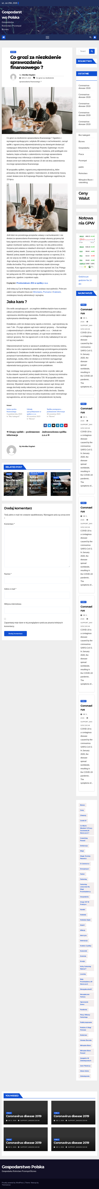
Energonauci (84, 869)
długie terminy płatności (85, 857)
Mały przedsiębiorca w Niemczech (86, 981)
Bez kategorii (84, 135)
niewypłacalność (86, 989)
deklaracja (84, 846)
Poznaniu (47, 292)
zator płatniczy (85, 1066)
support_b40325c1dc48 (86, 327)
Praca (81, 154)
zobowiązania (84, 1076)
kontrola (83, 956)
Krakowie (57, 292)
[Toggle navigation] (47, 37)
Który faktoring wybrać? (85, 968)
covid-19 (83, 820)
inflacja (82, 930)
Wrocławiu (37, 292)
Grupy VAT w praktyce (84, 903)
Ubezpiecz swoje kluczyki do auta (60, 485)
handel (82, 909)
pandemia (83, 1009)
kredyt (82, 961)
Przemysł (83, 161)
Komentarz (9, 524)
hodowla (83, 915)
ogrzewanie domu (84, 1003)
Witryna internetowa (12, 604)
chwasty (83, 815)
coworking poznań (84, 839)
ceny (82, 810)
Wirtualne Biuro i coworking (36, 473)
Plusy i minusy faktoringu (85, 1016)
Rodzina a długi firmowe (85, 1029)
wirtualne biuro (85, 1045)
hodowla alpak (85, 920)
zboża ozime (84, 1071)
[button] (90, 37)
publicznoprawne (86, 1022)
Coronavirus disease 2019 (23, 1116)
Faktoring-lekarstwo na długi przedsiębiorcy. (85, 888)
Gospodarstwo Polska (23, 1166)
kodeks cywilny (85, 946)
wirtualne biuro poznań (85, 1052)
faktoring (83, 879)
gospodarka (84, 897)
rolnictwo (83, 1035)
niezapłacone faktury (84, 996)
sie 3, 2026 (12, 1120)
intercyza (83, 935)
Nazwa (7, 574)
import (82, 925)
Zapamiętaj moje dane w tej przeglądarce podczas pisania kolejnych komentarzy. (33, 624)
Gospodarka (84, 148)
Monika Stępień (28, 75)
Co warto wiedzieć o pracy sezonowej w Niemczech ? (86, 829)
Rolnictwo (83, 173)
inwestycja (84, 940)
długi (82, 851)
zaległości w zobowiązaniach (85, 1059)
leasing (83, 974)
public (81, 167)
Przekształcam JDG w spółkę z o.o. (32, 283)
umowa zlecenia (86, 1040)
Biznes (13, 52)
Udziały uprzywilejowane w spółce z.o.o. (34, 411)
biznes (82, 805)
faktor (82, 874)
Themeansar (6, 1185)
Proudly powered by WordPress (13, 1183)
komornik (83, 951)
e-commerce (84, 864)
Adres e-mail (10, 589)
